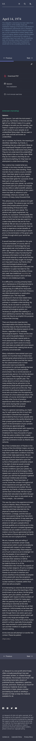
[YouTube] (16, 708)
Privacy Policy (28, 737)
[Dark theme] (19, 4)
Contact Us (5, 737)
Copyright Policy (17, 737)
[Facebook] (3, 708)
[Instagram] (7, 708)
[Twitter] (12, 708)
